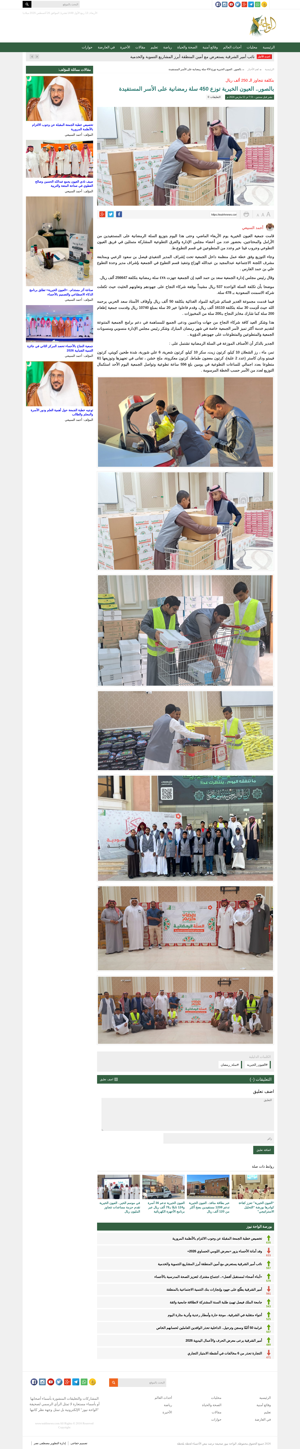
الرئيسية (269, 47)
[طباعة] (246, 214)
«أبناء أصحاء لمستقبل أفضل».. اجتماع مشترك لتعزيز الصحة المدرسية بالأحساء (191, 57)
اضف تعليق (106, 1079)
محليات (252, 47)
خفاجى (74, 1443)
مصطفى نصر (42, 1443)
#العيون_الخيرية (257, 1064)
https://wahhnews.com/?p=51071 (224, 214)
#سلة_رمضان (230, 1064)
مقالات (140, 47)
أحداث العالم (232, 47)
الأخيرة (125, 47)
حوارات (87, 47)
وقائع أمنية (210, 47)
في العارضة (106, 47)
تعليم (154, 47)
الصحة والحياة (187, 47)
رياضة (167, 47)
